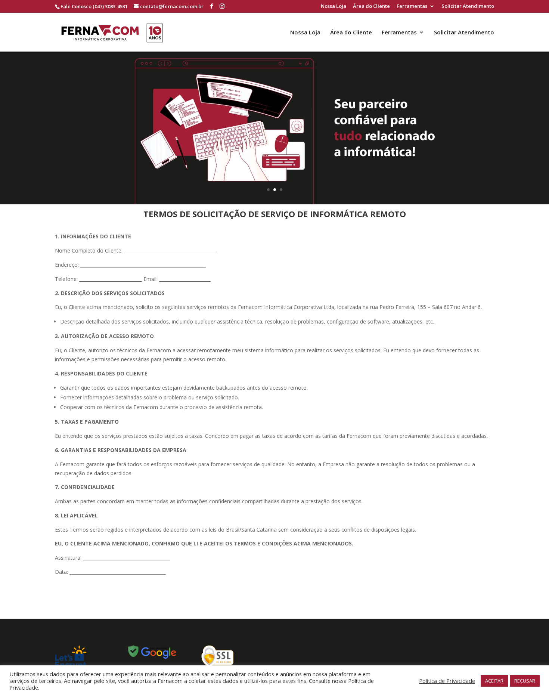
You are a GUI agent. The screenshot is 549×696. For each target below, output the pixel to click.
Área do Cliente (371, 6)
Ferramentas (412, 6)
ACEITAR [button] (494, 680)
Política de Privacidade (447, 680)
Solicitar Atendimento (467, 6)
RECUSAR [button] (524, 680)
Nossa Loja (333, 6)
